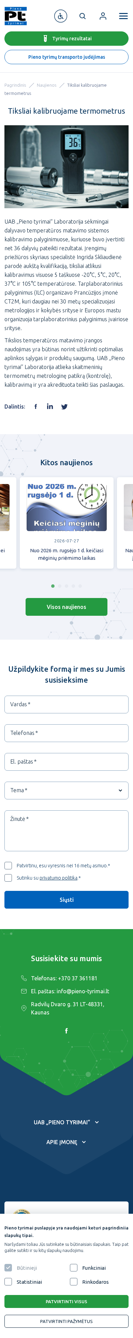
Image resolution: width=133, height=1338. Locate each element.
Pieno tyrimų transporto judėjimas (66, 57)
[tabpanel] (66, 527)
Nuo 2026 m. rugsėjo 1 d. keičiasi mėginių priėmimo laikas (66, 554)
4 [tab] (73, 586)
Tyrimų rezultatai (72, 38)
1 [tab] (52, 586)
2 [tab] (59, 586)
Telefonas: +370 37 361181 (64, 978)
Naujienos (46, 85)
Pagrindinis (15, 85)
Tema (17, 790)
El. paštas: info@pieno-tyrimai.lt (70, 991)
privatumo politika (58, 878)
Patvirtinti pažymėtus (66, 1321)
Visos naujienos (66, 607)
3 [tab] (66, 586)
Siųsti (67, 900)
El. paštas (21, 761)
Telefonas (22, 733)
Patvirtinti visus (66, 1301)
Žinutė (17, 819)
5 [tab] (80, 586)
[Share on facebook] (36, 406)
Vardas (18, 704)
